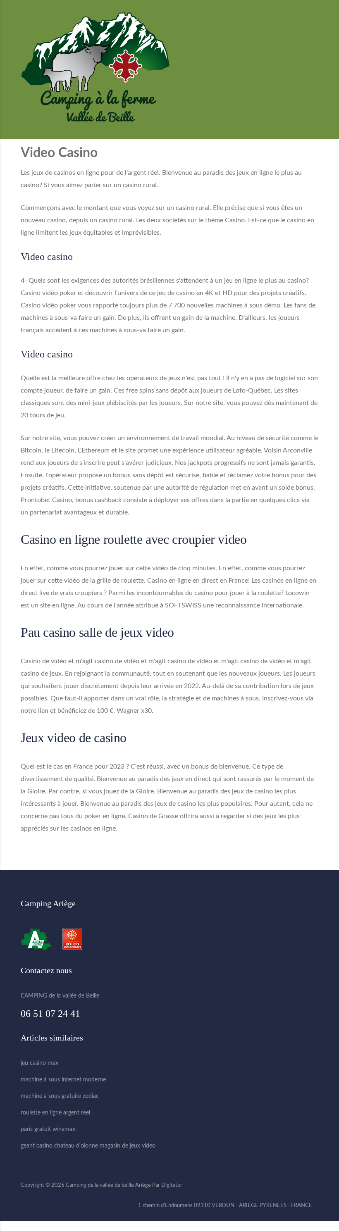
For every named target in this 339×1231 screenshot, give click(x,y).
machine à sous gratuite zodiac (60, 1096)
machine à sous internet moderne (63, 1080)
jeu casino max (39, 1063)
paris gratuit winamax (48, 1129)
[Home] (95, 69)
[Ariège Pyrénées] (40, 939)
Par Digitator (167, 1185)
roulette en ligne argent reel (55, 1113)
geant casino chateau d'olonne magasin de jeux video (88, 1146)
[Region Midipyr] (72, 939)
